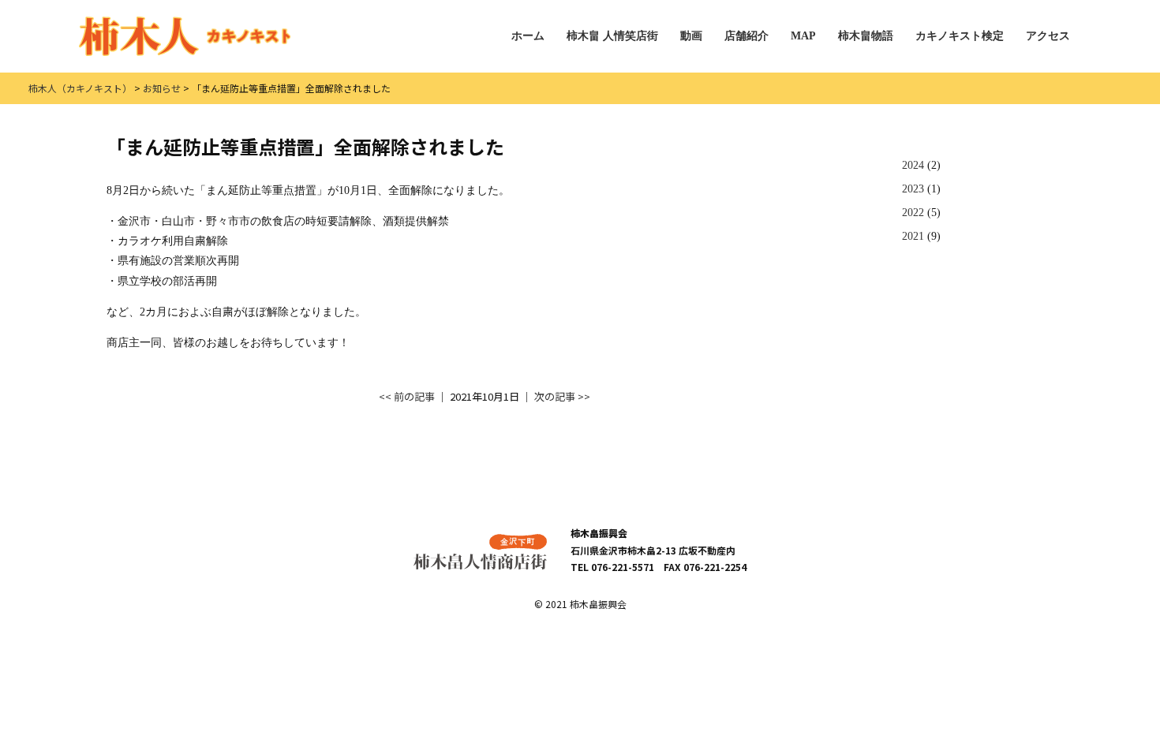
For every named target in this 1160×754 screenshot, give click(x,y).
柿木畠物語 (865, 36)
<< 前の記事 (407, 396)
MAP (803, 36)
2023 (913, 189)
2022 (913, 212)
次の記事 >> (562, 396)
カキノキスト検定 (959, 36)
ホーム (527, 36)
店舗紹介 (746, 36)
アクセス (1048, 36)
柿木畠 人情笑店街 (612, 36)
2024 (913, 165)
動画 (691, 36)
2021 (913, 236)
